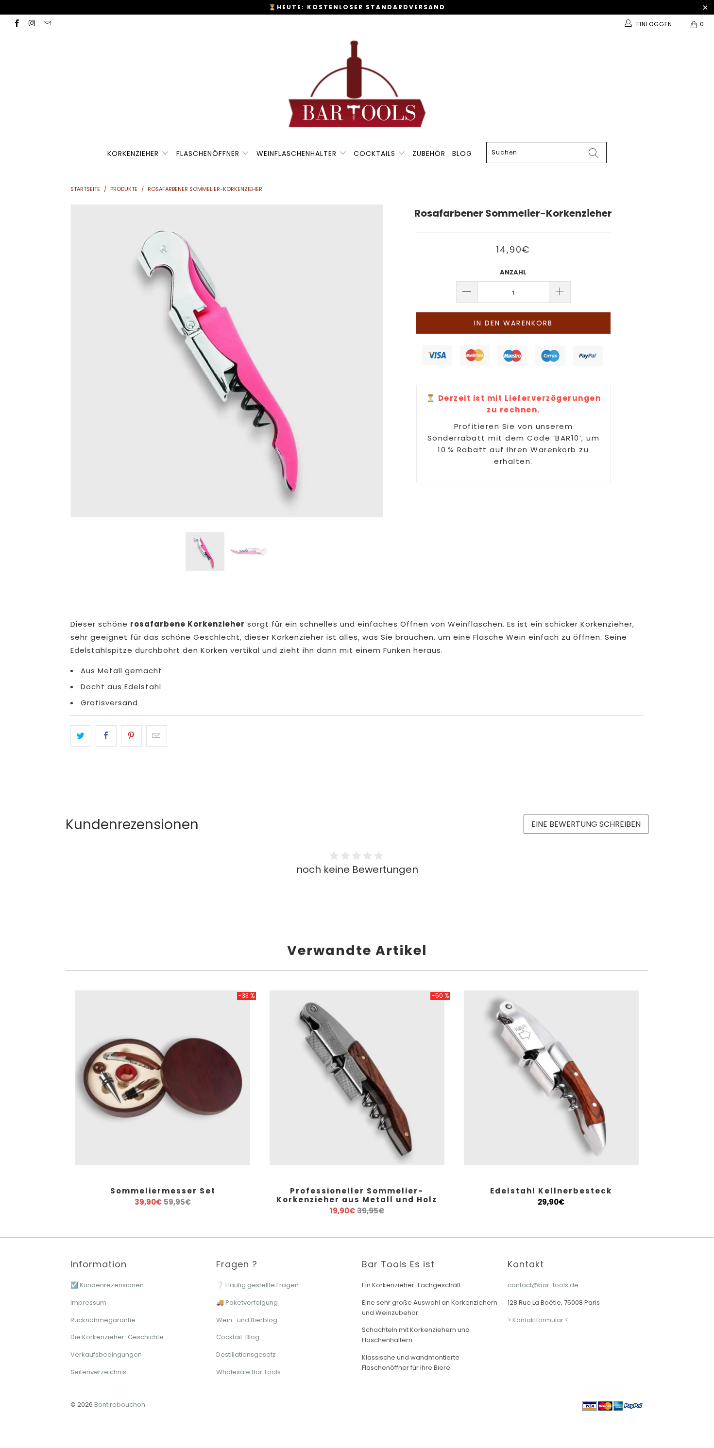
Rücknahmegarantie (103, 1320)
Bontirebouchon (119, 1404)
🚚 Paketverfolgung (247, 1302)
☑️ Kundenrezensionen (107, 1285)
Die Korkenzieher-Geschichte (117, 1337)
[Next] (366, 360)
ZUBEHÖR (428, 153)
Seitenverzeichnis (98, 1372)
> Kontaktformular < (538, 1320)
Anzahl (513, 272)
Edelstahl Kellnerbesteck (551, 1077)
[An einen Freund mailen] (156, 736)
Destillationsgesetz (246, 1354)
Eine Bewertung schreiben (586, 824)
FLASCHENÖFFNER (209, 153)
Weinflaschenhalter (297, 153)
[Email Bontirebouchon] (47, 24)
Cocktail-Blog (237, 1337)
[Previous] (87, 360)
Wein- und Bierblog (246, 1320)
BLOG (462, 153)
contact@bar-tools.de (543, 1285)
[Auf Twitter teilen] (80, 736)
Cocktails (376, 153)
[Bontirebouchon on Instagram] (31, 24)
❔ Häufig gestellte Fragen (257, 1285)
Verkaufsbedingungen (106, 1354)
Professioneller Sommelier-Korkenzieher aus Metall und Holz (357, 1077)
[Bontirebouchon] (357, 87)
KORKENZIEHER (133, 153)
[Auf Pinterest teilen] (131, 736)
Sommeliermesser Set (162, 1077)
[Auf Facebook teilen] (106, 736)
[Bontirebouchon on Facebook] (16, 24)
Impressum (88, 1302)
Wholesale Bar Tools (248, 1372)
